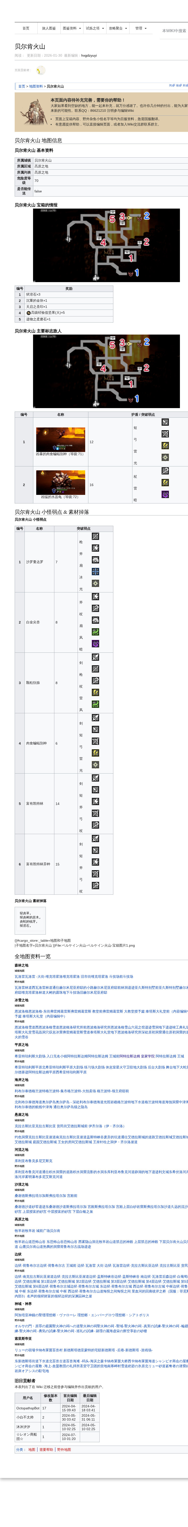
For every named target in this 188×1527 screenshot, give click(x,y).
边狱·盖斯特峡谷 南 (129, 1276)
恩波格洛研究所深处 (133, 1032)
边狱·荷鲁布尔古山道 (87, 1291)
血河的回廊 (143, 1291)
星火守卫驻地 (126, 1067)
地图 (31, 1450)
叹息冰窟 (56, 1032)
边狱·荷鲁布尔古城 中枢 (154, 1286)
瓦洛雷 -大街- (35, 976)
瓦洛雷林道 (23, 987)
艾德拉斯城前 (77, 1126)
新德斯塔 (70, 1350)
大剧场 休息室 (105, 1067)
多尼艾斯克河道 (51, 1177)
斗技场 (128, 976)
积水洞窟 (80, 1172)
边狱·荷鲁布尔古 (27, 1265)
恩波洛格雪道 (25, 1027)
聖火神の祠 (88, 1326)
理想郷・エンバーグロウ (96, 1315)
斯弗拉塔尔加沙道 (157, 1207)
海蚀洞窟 (172, 1102)
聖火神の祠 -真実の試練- (143, 1326)
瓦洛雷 (20, 976)
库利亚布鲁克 (25, 1161)
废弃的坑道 (112, 1137)
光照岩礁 (110, 1102)
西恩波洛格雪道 (47, 1027)
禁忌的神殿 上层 (128, 1242)
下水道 (44, 1361)
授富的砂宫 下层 (66, 1212)
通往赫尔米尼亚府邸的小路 (73, 987)
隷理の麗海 (104, 1331)
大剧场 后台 (146, 1067)
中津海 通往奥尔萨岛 (58, 1107)
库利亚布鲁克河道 (28, 1172)
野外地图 (64, 1450)
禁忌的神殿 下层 (153, 1242)
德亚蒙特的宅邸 (89, 1350)
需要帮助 (46, 1450)
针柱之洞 (107, 1142)
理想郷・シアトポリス (132, 1315)
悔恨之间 (110, 1291)
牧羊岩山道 (23, 1242)
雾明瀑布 (32, 1177)
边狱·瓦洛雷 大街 (90, 1265)
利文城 (164, 1172)
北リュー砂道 (155, 1366)
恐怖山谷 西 (73, 1242)
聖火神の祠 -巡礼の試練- (76, 1331)
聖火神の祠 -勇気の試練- (38, 1331)
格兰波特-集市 (56, 1091)
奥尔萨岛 (49, 1102)
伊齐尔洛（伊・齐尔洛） (107, 1126)
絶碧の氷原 (136, 1366)
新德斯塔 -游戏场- (139, 1350)
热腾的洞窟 (51, 1247)
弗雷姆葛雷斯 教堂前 (87, 1011)
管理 (139, 28)
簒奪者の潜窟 (175, 1366)
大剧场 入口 (44, 1056)
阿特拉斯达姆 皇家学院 (137, 1056)
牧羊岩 (20, 1231)
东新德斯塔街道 (27, 1361)
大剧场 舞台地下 (167, 1067)
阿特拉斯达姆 (77, 1056)
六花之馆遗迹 (141, 1027)
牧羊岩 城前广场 (37, 1231)
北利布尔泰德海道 (28, 1102)
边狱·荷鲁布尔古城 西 (119, 1286)
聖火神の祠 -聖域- (110, 1326)
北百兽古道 (57, 1361)
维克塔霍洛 (54, 976)
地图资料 (36, 86)
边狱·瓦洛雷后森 (156, 1276)
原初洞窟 (155, 1032)
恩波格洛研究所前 (73, 1027)
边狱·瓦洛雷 (114, 1265)
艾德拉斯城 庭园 (27, 1142)
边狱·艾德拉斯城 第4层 (137, 1281)
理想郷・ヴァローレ (61, 1315)
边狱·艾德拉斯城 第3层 (102, 1281)
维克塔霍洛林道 (34, 992)
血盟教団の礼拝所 (66, 1366)
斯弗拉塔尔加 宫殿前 (61, 1196)
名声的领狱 (35, 1296)
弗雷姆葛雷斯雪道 (76, 1032)
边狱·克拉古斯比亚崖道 (71, 1276)
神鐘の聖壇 (37, 1315)
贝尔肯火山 (174, 1242)
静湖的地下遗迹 (147, 1172)
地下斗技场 (71, 992)
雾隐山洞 (88, 1242)
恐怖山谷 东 (41, 1242)
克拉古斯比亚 (25, 1126)
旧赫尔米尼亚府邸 (93, 992)
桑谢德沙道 (23, 1207)
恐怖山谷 (57, 1242)
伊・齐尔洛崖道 (126, 1142)
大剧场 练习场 (83, 1067)
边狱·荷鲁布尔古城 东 (86, 1286)
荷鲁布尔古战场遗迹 (75, 1247)
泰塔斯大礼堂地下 (104, 1032)
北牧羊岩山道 (105, 1242)
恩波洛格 (21, 1011)
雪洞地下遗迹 (162, 1027)
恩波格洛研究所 (99, 1027)
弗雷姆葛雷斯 (60, 1011)
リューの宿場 (25, 1350)
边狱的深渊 (69, 1296)
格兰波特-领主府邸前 (113, 1091)
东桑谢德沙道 (56, 1207)
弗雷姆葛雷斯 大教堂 (118, 1011)
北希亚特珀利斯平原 (57, 1067)
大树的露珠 (54, 992)
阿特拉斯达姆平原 (42, 1072)
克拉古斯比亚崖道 (42, 1137)
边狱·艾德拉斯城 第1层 (32, 1281)
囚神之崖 (85, 1296)
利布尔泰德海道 (92, 1102)
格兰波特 (39, 1091)
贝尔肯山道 (34, 1247)
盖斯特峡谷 (95, 1137)
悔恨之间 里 (126, 1291)
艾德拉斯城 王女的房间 (57, 1142)
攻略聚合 (116, 28)
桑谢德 (20, 1196)
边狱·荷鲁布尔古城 (56, 1286)
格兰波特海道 (155, 1102)
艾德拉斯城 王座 (87, 1142)
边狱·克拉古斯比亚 (137, 1265)
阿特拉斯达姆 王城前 (103, 1056)
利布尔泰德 (23, 1091)
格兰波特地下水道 (131, 1102)
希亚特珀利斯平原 (28, 1067)
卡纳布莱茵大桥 (116, 1361)
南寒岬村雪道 (117, 1366)
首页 (26, 28)
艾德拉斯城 (163, 1137)
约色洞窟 (21, 1137)
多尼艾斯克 (43, 1161)
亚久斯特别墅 (169, 987)
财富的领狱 (52, 1296)
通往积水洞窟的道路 (57, 1172)
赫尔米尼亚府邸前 (107, 987)
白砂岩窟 (136, 1207)
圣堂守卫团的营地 (93, 1366)
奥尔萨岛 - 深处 (68, 1102)
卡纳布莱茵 (43, 1350)
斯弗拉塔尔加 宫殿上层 (112, 1207)
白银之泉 (86, 1212)
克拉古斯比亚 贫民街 (51, 1126)
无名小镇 (60, 1056)
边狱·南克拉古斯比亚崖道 (34, 1276)
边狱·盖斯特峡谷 (101, 1276)
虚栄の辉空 (121, 1331)
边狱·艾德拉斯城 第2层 (67, 1281)
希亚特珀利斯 (25, 1056)
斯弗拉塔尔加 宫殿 (80, 1207)
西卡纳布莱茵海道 (141, 1361)
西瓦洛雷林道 (42, 987)
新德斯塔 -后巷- (113, 1350)
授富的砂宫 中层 (41, 1212)
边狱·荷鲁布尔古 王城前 (58, 1265)
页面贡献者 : (23, 70)
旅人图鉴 (49, 28)
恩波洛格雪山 (121, 1027)
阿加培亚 (21, 1315)
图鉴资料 (70, 28)
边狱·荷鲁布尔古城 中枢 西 (50, 1291)
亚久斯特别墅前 (147, 987)
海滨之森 (97, 1361)
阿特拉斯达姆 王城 (170, 1056)
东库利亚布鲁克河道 (119, 1172)
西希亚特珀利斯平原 (71, 1072)
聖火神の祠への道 (66, 1326)
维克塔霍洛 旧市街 (77, 976)
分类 (19, 1450)
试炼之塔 (93, 28)
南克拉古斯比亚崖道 (71, 1137)
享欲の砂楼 (138, 1331)
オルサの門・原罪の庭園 (33, 1326)
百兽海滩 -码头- (78, 1361)
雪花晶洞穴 (40, 1032)
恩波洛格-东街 (39, 1011)
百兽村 (57, 1350)
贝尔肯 (55, 1231)
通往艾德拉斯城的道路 (138, 1137)
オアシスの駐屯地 (35, 1371)
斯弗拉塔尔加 (35, 1196)
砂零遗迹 (39, 1207)
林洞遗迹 (128, 987)
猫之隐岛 (81, 1107)
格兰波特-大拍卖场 (81, 1091)
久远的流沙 (179, 1207)
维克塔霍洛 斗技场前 (107, 976)
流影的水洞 (95, 1172)
